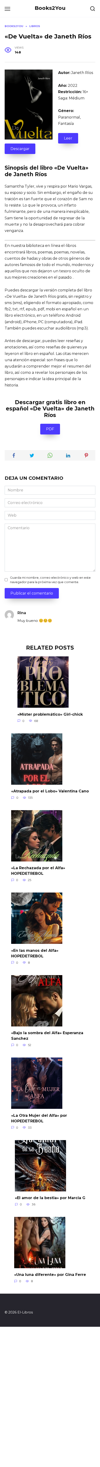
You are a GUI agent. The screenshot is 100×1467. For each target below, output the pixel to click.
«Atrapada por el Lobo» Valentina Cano (50, 791)
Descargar (20, 149)
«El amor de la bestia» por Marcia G (50, 1198)
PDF (50, 429)
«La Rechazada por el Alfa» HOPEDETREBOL (38, 871)
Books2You (50, 8)
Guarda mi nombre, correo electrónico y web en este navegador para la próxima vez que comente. (50, 580)
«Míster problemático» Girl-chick (50, 714)
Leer (68, 138)
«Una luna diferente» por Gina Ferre (50, 1274)
